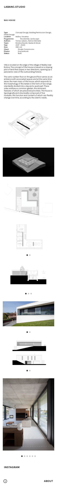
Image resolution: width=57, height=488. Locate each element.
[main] (28, 6)
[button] (5, 482)
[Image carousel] (28, 240)
